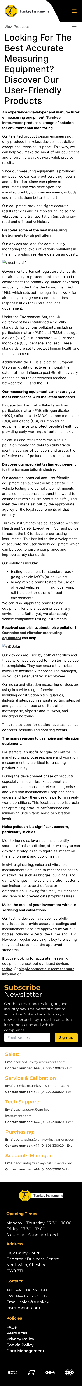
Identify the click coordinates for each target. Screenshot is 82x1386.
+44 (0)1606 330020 (48, 1068)
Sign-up (66, 1037)
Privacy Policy (20, 1339)
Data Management (25, 1350)
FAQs (11, 1327)
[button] (74, 11)
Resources (16, 1333)
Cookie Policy (19, 1345)
